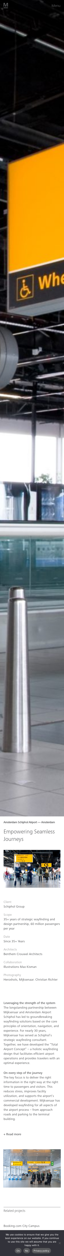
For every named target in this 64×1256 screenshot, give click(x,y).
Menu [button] (56, 6)
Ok (18, 1250)
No (26, 1250)
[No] (59, 1243)
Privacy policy (41, 1250)
